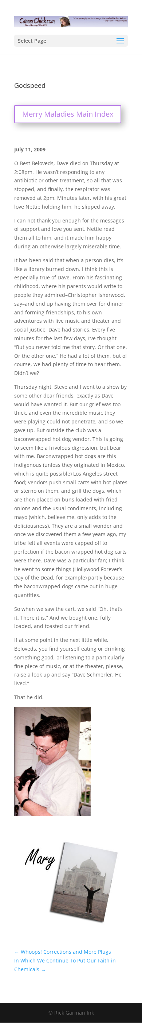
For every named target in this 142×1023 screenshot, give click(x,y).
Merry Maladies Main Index (67, 114)
